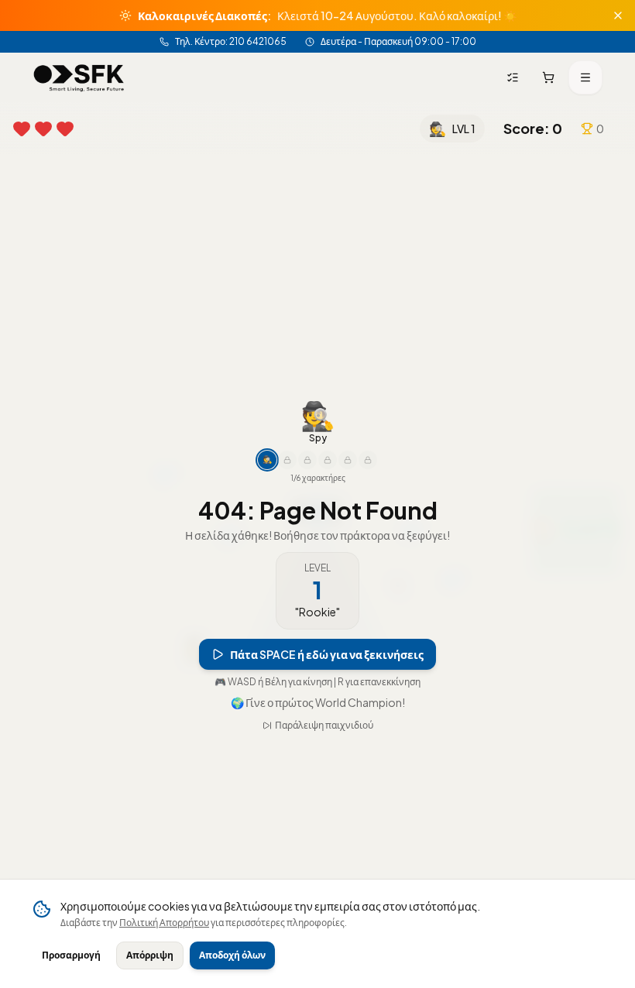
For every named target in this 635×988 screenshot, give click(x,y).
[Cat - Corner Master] (347, 460)
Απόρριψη (149, 955)
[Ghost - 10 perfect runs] (307, 460)
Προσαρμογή (71, 955)
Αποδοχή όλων (232, 955)
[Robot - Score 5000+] (327, 460)
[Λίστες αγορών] (512, 77)
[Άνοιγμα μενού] (585, 77)
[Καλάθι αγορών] (548, 77)
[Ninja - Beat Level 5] (287, 460)
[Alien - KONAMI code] (368, 460)
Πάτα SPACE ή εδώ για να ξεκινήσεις (327, 654)
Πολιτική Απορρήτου (164, 922)
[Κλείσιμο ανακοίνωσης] (618, 15)
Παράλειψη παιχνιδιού (324, 725)
